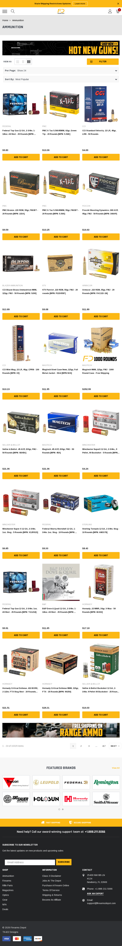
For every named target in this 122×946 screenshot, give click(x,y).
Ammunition (8, 876)
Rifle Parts (7, 885)
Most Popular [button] (17, 79)
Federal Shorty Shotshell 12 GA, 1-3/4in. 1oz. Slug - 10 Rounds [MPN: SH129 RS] (59, 530)
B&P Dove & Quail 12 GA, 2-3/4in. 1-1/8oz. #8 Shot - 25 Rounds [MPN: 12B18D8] (59, 610)
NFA (4, 904)
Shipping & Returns (52, 895)
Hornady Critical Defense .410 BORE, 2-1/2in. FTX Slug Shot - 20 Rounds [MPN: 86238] (20, 690)
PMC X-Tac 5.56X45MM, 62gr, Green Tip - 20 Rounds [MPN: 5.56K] (59, 132)
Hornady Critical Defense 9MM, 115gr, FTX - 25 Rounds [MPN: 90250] (60, 690)
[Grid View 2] (23, 62)
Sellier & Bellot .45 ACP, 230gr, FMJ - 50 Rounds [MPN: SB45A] (19, 451)
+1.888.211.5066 (95, 832)
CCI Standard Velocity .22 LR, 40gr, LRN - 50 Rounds (99, 132)
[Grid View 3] (29, 62)
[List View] (18, 62)
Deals (5, 909)
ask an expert (95, 893)
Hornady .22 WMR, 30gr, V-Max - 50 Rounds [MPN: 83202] (99, 610)
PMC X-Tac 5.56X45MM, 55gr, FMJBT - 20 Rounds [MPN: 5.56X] (60, 212)
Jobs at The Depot (51, 880)
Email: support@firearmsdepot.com (101, 902)
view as (7, 62)
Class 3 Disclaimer (51, 876)
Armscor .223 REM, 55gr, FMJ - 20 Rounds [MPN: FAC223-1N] (98, 291)
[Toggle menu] (4, 11)
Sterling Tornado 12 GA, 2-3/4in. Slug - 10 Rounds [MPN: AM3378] (100, 530)
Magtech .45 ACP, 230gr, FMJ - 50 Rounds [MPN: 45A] (58, 451)
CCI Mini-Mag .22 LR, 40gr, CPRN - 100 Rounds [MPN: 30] (20, 371)
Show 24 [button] (15, 70)
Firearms (6, 880)
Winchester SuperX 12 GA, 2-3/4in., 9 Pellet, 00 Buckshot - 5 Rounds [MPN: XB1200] (100, 451)
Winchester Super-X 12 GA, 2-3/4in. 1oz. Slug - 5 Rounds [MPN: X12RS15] (20, 530)
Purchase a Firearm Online (55, 885)
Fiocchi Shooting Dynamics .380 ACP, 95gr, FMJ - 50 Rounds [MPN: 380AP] (100, 212)
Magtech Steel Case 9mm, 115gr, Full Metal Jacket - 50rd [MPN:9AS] (60, 371)
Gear (4, 899)
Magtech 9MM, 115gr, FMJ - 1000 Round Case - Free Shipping (98, 371)
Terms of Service (51, 890)
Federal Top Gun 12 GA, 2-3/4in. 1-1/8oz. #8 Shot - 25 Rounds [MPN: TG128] (18, 132)
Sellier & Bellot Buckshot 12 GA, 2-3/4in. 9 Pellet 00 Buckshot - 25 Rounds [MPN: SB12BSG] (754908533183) (101, 690)
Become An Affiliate (51, 899)
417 (104, 746)
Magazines (8, 890)
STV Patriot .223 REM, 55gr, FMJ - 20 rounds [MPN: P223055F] (60, 291)
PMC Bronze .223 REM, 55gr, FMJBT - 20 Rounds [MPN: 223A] (20, 212)
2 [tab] (63, 809)
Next (114, 746)
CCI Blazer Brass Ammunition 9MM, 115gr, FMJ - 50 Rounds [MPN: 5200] (19, 291)
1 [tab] (59, 809)
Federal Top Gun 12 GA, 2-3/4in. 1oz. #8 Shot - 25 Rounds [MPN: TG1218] (19, 610)
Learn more (80, 4)
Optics (5, 895)
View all (116, 768)
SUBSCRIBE (64, 862)
